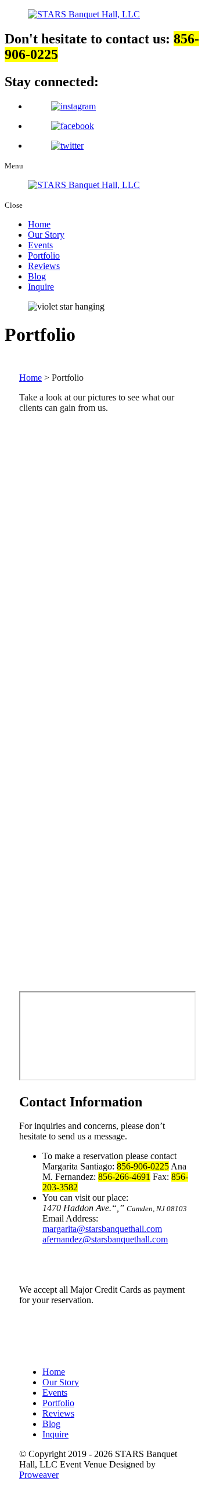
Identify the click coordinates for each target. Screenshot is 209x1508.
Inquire (41, 287)
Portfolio (44, 255)
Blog (37, 276)
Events (40, 245)
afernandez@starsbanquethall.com (105, 1239)
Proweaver (39, 1475)
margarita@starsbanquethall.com (102, 1229)
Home (39, 224)
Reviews (44, 266)
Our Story (46, 235)
